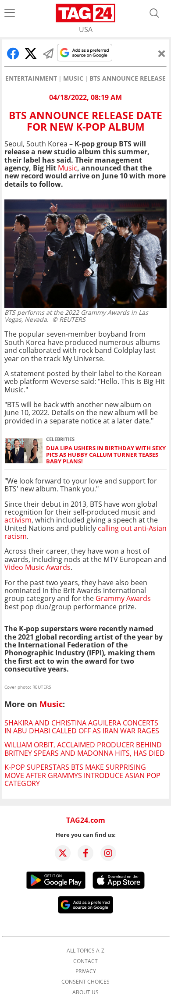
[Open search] (154, 13)
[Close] (162, 53)
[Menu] (9, 13)
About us (85, 992)
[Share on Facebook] (13, 53)
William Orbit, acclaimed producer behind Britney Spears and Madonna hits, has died (84, 748)
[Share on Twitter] (30, 53)
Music (73, 78)
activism (18, 520)
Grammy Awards (123, 598)
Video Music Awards (37, 567)
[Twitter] (63, 853)
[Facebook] (85, 853)
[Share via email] (48, 53)
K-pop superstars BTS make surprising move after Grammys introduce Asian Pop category (82, 775)
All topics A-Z (85, 951)
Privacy (85, 971)
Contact (85, 961)
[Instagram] (108, 853)
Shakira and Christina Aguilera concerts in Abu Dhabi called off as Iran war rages (81, 727)
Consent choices (85, 982)
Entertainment (31, 78)
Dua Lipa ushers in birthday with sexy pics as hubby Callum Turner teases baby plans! (106, 455)
